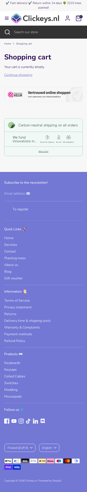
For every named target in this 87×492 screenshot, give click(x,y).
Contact (10, 251)
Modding (11, 389)
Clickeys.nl (31, 480)
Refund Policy (14, 341)
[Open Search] (7, 32)
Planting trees (15, 258)
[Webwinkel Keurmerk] (43, 95)
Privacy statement (18, 307)
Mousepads (13, 396)
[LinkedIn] (35, 421)
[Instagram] (21, 421)
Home (7, 43)
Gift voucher (13, 278)
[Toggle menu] (5, 18)
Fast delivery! (18, 3)
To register (20, 209)
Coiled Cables (14, 376)
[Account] (67, 16)
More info (43, 151)
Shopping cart (24, 43)
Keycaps (10, 369)
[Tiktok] (28, 421)
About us (11, 265)
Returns (10, 314)
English (47, 448)
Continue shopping (18, 75)
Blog (7, 271)
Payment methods (18, 334)
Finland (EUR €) (18, 448)
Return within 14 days (47, 3)
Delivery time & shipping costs (27, 320)
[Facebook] (6, 421)
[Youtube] (13, 421)
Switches (11, 383)
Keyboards (12, 363)
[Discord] (42, 421)
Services (10, 244)
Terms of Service (17, 300)
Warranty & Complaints (22, 327)
